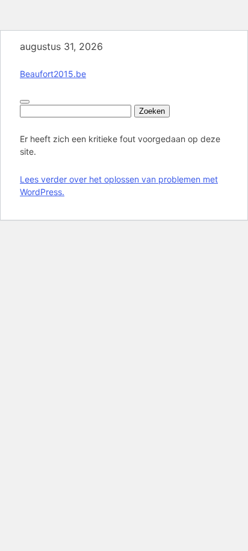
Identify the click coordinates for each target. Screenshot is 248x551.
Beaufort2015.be (53, 74)
